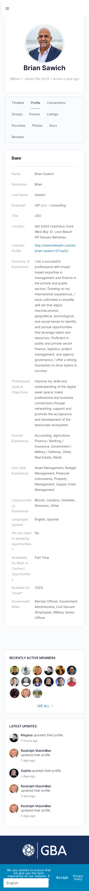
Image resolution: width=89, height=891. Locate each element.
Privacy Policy (78, 877)
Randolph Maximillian (36, 750)
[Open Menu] (7, 8)
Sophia (26, 771)
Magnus (27, 735)
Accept (62, 877)
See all (43, 706)
